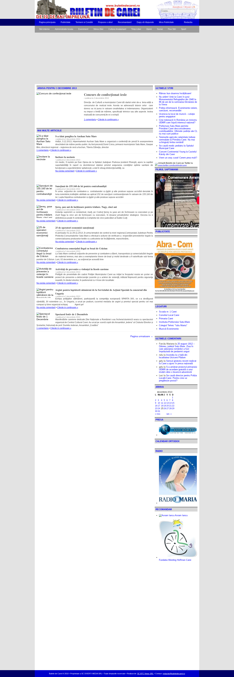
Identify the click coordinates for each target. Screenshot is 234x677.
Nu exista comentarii (64, 171)
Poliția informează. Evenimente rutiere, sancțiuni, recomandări (178, 109)
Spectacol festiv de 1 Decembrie (71, 314)
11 (162, 403)
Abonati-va (188, 6)
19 (165, 406)
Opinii (149, 29)
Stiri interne (44, 29)
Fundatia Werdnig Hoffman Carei (175, 560)
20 (168, 406)
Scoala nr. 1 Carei (168, 311)
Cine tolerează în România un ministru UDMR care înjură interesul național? (178, 121)
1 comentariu (90, 119)
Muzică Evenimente (169, 329)
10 (159, 403)
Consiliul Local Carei (169, 315)
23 (156, 408)
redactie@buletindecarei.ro (174, 674)
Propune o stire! (105, 22)
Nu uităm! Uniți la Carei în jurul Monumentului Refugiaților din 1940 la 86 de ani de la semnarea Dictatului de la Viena (178, 101)
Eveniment (83, 29)
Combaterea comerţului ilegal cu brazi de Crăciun (81, 248)
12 (165, 403)
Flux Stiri (172, 29)
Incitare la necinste (65, 157)
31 (159, 411)
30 (156, 411)
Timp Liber (136, 29)
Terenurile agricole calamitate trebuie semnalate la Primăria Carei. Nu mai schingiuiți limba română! (177, 140)
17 (159, 406)
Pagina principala (47, 22)
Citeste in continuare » (108, 119)
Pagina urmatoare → (141, 336)
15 (173, 403)
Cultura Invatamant (117, 29)
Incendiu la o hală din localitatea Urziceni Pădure (173, 356)
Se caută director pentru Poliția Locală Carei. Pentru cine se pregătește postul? (178, 378)
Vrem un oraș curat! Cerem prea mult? (178, 157)
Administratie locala (64, 29)
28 (170, 408)
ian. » (169, 414)
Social (160, 29)
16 (156, 406)
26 (165, 408)
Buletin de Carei (78, 9)
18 (162, 406)
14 (170, 403)
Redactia (188, 22)
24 (159, 408)
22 (173, 406)
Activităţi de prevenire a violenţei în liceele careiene (82, 269)
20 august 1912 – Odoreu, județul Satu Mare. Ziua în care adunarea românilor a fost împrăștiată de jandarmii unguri (177, 347)
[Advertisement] (117, 58)
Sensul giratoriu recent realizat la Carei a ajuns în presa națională (177, 362)
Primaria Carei (166, 318)
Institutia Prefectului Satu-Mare (174, 322)
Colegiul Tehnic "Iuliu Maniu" (173, 325)
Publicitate (65, 22)
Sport (183, 29)
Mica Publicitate (166, 22)
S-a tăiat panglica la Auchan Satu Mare (76, 136)
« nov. (158, 414)
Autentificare (178, 6)
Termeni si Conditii (84, 22)
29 (173, 408)
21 (170, 406)
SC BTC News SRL (145, 674)
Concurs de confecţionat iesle (105, 94)
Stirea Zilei (98, 29)
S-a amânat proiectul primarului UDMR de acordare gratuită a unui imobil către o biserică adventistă (178, 369)
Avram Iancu (181, 515)
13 (168, 403)
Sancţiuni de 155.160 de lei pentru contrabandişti (81, 186)
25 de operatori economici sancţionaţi (74, 227)
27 (168, 408)
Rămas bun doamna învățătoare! (175, 93)
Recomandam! (125, 22)
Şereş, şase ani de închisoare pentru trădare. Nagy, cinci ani (86, 207)
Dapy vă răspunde (145, 22)
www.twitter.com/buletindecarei (172, 165)
